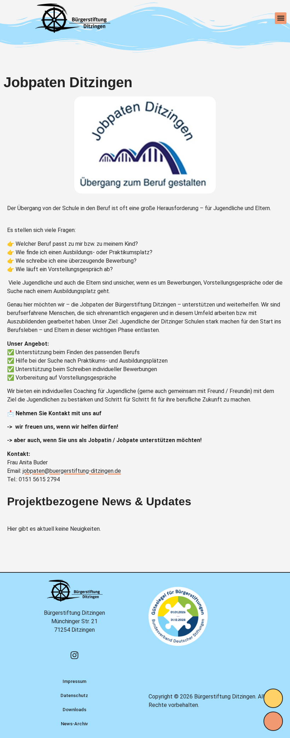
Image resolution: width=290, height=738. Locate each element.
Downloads (74, 709)
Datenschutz (74, 695)
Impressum (74, 681)
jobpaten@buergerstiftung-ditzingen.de (72, 471)
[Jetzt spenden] (273, 698)
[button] (280, 18)
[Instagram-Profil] (74, 655)
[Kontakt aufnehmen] (273, 721)
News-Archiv (74, 723)
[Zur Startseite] (72, 18)
